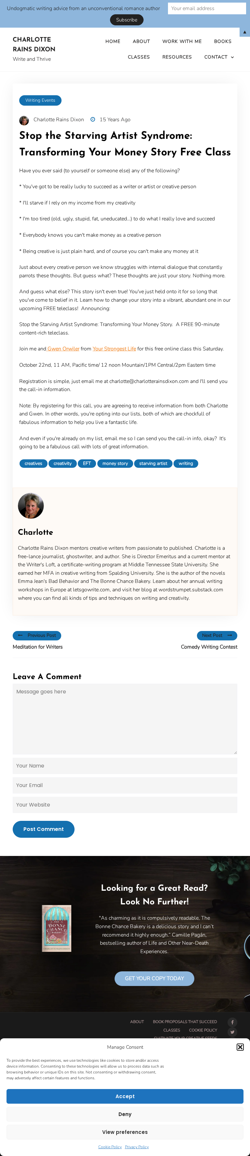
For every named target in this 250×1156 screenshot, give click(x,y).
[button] (240, 1047)
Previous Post (42, 635)
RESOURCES (177, 57)
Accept (125, 1096)
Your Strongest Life (114, 348)
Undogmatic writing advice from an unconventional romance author (83, 8)
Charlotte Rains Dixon (34, 45)
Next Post (212, 635)
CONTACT (216, 57)
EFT (87, 463)
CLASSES (139, 57)
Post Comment (43, 829)
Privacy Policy (137, 1146)
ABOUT (141, 41)
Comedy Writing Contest (209, 646)
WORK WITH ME (182, 41)
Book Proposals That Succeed (185, 1021)
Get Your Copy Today (154, 978)
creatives (33, 463)
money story (115, 463)
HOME (112, 41)
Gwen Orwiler (62, 348)
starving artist (153, 463)
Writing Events (40, 100)
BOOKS (223, 41)
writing (186, 463)
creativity (63, 463)
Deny (125, 1114)
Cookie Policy (110, 1146)
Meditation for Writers (38, 646)
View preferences (125, 1132)
